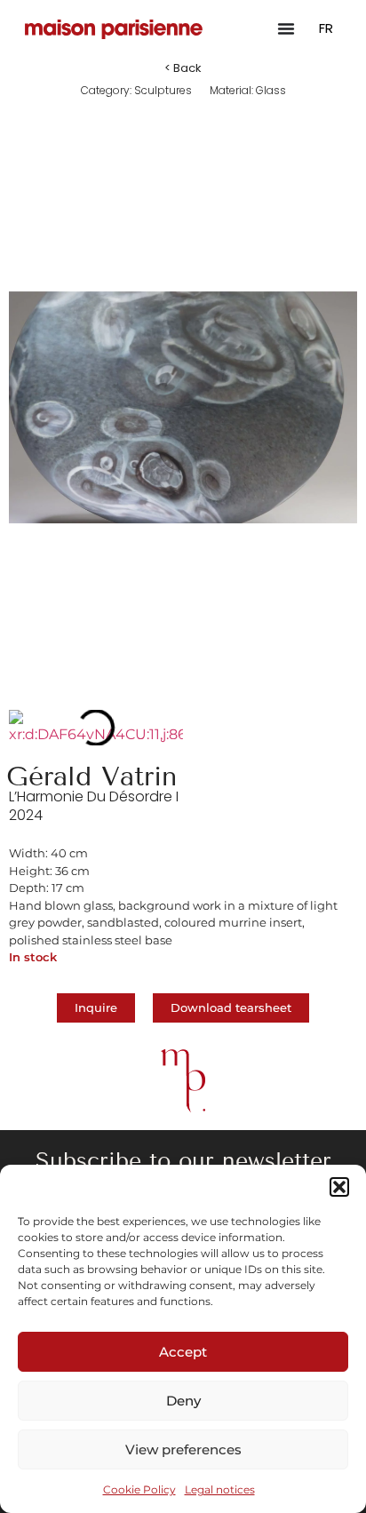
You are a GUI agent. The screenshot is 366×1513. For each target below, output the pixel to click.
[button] (339, 1187)
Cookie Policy (139, 1489)
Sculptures (163, 90)
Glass (271, 90)
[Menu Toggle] (286, 28)
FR (326, 28)
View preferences (183, 1449)
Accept (183, 1351)
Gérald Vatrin (91, 776)
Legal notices (220, 1489)
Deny (183, 1400)
